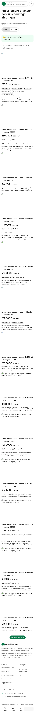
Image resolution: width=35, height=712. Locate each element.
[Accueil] (17, 644)
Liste (6, 29)
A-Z (20, 675)
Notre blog (5, 671)
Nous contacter (6, 679)
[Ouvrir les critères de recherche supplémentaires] (31, 4)
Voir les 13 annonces (17, 637)
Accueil (3, 21)
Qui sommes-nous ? (8, 668)
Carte (15, 29)
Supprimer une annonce (6, 684)
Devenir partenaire (7, 675)
